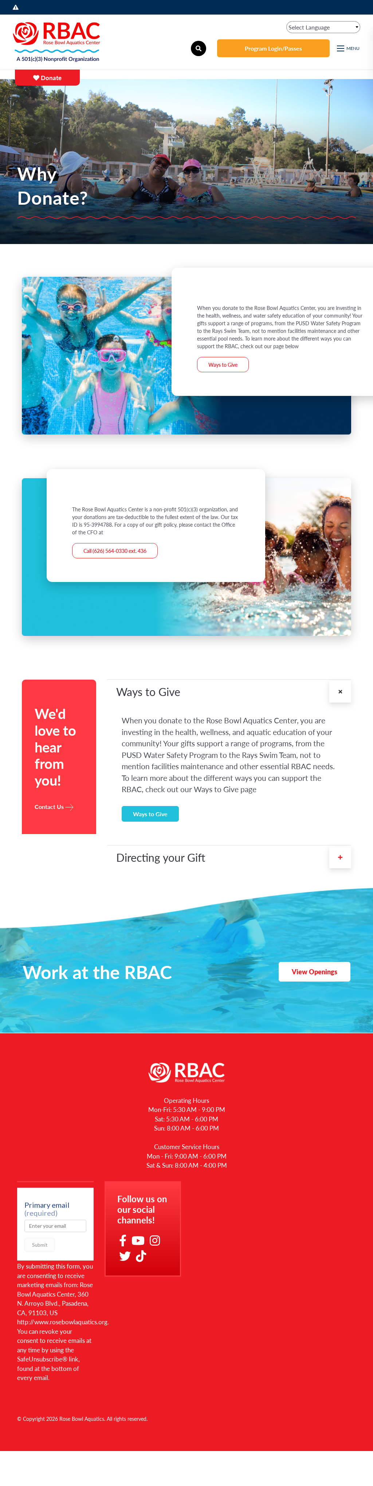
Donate (50, 77)
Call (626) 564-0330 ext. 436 (114, 550)
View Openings (314, 971)
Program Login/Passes (273, 48)
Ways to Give (222, 364)
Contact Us (49, 806)
